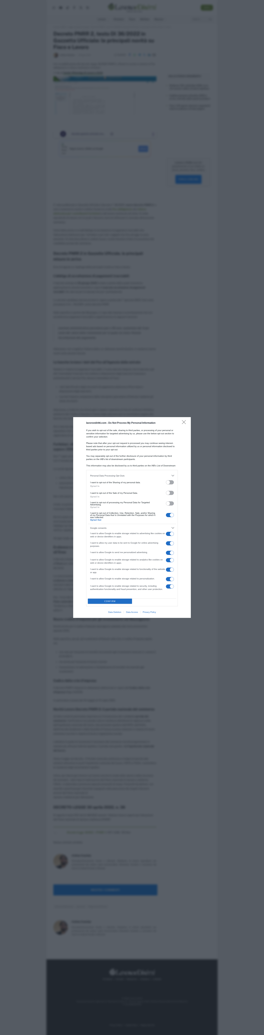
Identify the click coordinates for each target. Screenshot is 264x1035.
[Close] (185, 423)
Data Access (132, 612)
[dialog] (132, 517)
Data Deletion (114, 612)
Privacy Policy (149, 612)
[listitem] (132, 475)
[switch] (170, 482)
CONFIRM (110, 601)
